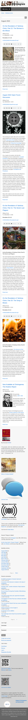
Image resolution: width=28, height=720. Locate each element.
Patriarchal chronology (16, 143)
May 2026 (3, 555)
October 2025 (4, 566)
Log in (2, 650)
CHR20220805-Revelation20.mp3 (10, 312)
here (9, 442)
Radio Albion (11, 529)
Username (3, 625)
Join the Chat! (4, 499)
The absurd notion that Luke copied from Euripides (13, 595)
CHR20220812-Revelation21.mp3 (10, 220)
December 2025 (5, 563)
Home (2, 13)
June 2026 (3, 554)
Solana (9, 670)
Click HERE (4, 519)
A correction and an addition (7, 610)
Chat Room (4, 646)
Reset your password (6, 640)
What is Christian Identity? (7, 474)
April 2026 (3, 557)
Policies (3, 648)
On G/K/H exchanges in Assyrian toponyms (11, 579)
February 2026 (4, 560)
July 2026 (3, 552)
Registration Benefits (6, 652)
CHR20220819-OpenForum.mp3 (10, 104)
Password (3, 630)
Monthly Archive (9, 13)
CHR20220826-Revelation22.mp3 (10, 40)
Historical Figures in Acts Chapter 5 (9, 607)
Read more (5, 89)
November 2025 (5, 565)
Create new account (6, 638)
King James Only (10, 140)
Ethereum (3, 670)
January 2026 (4, 561)
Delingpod (13, 537)
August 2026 (4, 550)
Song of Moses (10, 267)
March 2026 (4, 558)
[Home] (14, 3)
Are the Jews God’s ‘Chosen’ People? (10, 542)
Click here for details (6, 668)
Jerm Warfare (6, 543)
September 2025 (5, 568)
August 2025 (4, 569)
